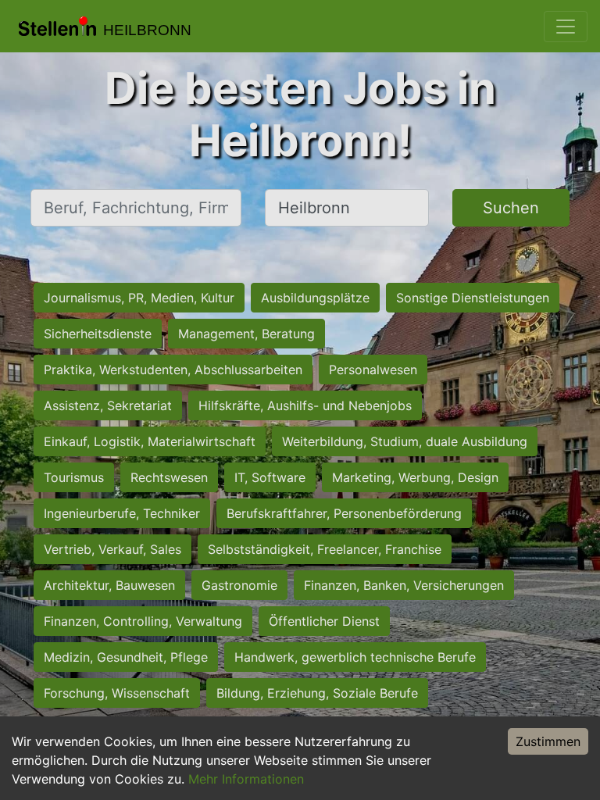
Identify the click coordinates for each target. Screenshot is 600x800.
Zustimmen (548, 741)
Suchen (511, 207)
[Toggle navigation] (566, 26)
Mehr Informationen (246, 779)
